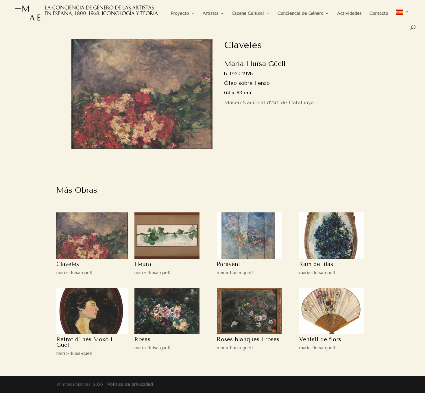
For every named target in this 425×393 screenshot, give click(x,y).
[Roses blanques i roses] (249, 311)
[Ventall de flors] (331, 311)
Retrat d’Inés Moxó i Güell (84, 342)
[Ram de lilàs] (331, 235)
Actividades (349, 13)
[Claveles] (92, 235)
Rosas (142, 339)
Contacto (378, 13)
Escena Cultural (248, 13)
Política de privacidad (130, 384)
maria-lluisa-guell (74, 272)
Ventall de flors (320, 339)
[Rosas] (166, 311)
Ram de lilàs (316, 264)
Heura (142, 264)
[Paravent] (249, 235)
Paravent (228, 264)
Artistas (211, 13)
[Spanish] (402, 17)
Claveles (67, 264)
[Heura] (166, 235)
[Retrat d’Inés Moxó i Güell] (92, 311)
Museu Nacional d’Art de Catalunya (269, 102)
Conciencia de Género (301, 13)
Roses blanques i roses (248, 339)
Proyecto (180, 13)
